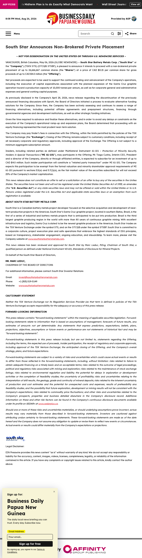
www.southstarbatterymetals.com (46, 239)
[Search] (112, 33)
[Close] (54, 491)
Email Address (16, 531)
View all (135, 4)
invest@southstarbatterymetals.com (38, 277)
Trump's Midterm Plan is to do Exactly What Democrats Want (53, 4)
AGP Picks (9, 4)
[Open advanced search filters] (119, 33)
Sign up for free (30, 544)
